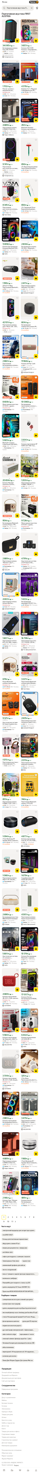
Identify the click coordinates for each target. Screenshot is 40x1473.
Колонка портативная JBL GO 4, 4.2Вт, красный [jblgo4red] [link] (11, 997)
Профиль (36, 1470)
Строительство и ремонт (10, 1440)
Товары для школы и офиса (10, 1431)
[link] (18, 1230)
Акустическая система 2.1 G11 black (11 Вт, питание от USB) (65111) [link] (28, 562)
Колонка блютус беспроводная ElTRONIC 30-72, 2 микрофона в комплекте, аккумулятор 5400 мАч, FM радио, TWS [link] (29, 997)
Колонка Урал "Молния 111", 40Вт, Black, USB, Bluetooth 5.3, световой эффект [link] (10, 1201)
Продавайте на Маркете (9, 1375)
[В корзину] (17, 40)
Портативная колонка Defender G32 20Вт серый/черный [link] (28, 286)
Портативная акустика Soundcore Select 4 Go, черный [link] (28, 721)
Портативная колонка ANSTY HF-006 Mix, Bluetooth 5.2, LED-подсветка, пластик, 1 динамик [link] (10, 878)
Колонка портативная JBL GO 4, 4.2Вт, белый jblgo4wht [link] (10, 1079)
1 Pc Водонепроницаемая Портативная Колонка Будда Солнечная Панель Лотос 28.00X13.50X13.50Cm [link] (29, 167)
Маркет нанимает (7, 1456)
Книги (4, 1428)
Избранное (20, 1470)
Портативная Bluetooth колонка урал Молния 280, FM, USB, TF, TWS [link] (28, 682)
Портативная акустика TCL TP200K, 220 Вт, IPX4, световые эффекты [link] (29, 641)
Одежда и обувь (7, 1411)
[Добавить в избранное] (17, 21)
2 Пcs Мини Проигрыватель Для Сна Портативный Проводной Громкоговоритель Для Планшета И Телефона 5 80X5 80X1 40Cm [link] (29, 1079)
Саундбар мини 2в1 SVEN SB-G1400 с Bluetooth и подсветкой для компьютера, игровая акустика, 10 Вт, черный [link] (29, 878)
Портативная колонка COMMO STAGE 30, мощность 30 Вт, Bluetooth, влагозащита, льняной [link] (10, 128)
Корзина (28, 1470)
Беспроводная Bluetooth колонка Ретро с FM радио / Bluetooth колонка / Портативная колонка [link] (10, 524)
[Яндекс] (16, 1465)
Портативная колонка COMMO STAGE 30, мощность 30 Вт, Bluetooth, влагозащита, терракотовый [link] (10, 1162)
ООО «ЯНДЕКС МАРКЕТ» (15, 1462)
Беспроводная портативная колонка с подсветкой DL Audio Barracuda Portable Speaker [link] (28, 405)
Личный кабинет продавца (10, 1372)
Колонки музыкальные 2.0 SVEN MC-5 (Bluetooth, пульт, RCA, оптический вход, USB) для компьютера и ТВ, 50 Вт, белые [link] (29, 1038)
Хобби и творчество (8, 1423)
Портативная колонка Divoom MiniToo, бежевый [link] (10, 602)
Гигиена (4, 1406)
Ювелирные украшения (9, 1445)
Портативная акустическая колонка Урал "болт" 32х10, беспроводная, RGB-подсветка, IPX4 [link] (10, 208)
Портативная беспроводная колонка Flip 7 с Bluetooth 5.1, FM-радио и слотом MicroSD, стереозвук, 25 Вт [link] (10, 364)
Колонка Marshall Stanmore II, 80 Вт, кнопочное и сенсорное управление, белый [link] (10, 483)
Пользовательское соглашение (11, 1450)
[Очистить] (31, 8)
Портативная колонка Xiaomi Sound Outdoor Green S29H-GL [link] (28, 917)
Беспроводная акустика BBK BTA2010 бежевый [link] (10, 917)
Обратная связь (7, 1453)
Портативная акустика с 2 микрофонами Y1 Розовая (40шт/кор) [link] (10, 763)
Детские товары (7, 1443)
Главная (4, 1470)
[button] (37, 8)
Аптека (4, 1417)
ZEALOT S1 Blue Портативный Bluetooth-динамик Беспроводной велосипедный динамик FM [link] (10, 286)
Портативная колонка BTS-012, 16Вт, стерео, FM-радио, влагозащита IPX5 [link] (10, 641)
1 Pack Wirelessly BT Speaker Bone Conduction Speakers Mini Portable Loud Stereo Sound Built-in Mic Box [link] (10, 839)
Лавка (12, 1470)
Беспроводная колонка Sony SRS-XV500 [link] (10, 48)
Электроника (6, 1409)
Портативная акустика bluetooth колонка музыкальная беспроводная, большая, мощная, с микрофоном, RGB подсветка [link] (29, 763)
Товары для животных (9, 1437)
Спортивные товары (8, 1434)
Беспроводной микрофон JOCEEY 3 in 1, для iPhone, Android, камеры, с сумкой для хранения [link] (29, 602)
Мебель (4, 1400)
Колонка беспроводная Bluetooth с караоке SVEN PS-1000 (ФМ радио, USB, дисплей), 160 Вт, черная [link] (28, 957)
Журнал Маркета (7, 1459)
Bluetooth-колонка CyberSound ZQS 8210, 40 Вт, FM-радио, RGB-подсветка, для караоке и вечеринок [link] (10, 443)
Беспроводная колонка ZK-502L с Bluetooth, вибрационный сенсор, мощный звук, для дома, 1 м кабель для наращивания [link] (29, 247)
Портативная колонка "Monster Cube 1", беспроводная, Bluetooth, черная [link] (10, 562)
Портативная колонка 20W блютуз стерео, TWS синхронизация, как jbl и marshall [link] (28, 1121)
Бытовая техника (7, 1403)
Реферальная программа (10, 1389)
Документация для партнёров (11, 1378)
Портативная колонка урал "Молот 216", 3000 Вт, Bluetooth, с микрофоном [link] (10, 325)
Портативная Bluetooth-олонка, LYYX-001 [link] (29, 802)
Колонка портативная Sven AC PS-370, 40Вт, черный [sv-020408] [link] (28, 839)
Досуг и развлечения (8, 1397)
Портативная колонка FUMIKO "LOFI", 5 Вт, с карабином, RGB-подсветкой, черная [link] (10, 802)
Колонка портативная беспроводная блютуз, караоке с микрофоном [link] (10, 1121)
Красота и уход (7, 1420)
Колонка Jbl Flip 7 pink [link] (28, 363)
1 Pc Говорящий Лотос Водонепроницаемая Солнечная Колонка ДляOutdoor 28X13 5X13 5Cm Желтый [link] (28, 208)
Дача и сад (5, 1426)
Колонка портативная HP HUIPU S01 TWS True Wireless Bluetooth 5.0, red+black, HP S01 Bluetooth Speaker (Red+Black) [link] (29, 445)
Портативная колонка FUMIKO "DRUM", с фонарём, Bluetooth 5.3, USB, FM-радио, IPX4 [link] (28, 483)
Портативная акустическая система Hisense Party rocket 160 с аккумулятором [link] (10, 167)
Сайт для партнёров (8, 1381)
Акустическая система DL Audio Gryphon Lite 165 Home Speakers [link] (10, 723)
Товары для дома (7, 1414)
